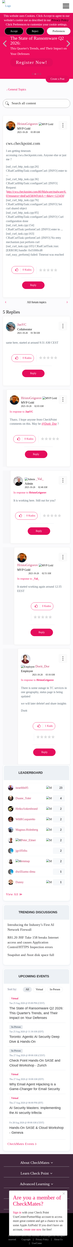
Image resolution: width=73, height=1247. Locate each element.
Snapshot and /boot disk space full (30, 955)
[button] (13, 31)
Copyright (26, 1239)
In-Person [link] (55, 989)
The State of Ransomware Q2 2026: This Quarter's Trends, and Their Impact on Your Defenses (36, 1013)
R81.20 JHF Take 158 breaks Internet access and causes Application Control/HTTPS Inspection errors (33, 942)
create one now (33, 1229)
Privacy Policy (60, 20)
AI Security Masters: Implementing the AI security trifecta (35, 1110)
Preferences (59, 31)
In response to (21, 411)
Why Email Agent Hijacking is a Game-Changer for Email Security (34, 1086)
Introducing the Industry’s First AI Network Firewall (30, 927)
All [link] (27, 989)
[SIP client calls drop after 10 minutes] (66, 302)
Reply (33, 285)
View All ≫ (14, 894)
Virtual (14, 998)
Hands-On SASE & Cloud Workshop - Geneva (36, 1130)
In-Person (16, 1027)
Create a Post (57, 79)
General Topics (17, 89)
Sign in (17, 1212)
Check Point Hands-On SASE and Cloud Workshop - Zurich (34, 1063)
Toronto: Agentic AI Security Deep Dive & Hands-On (34, 1039)
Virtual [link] (39, 989)
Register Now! (31, 62)
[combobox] (36, 103)
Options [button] (65, 89)
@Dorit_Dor (49, 423)
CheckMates (21, 1144)
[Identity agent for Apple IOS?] (6, 302)
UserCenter (37, 1243)
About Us (58, 1239)
